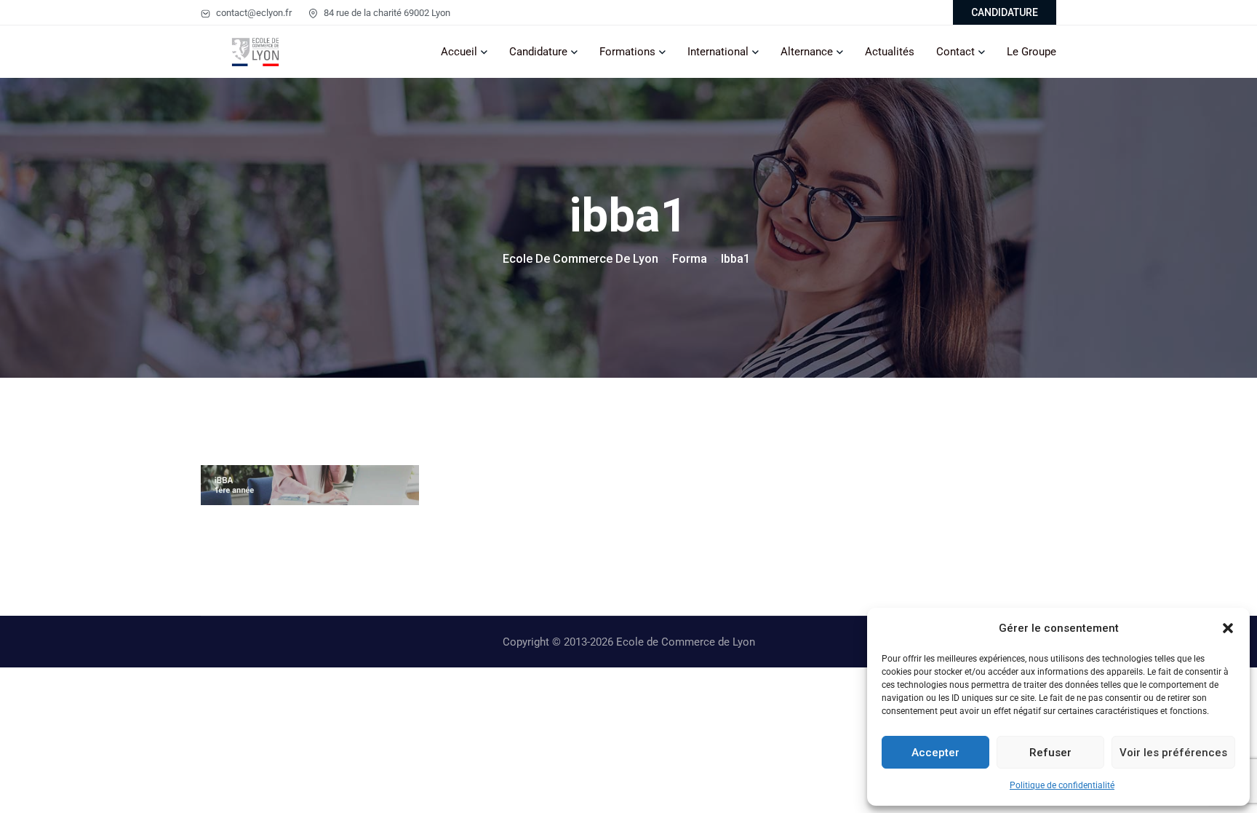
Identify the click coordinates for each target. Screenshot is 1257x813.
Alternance (807, 51)
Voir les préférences (1173, 752)
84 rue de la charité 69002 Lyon (386, 12)
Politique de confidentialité (1062, 785)
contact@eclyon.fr (253, 12)
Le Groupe (1031, 51)
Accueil (459, 51)
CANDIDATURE (1004, 12)
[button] (1228, 628)
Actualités (889, 51)
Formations (627, 51)
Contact (955, 51)
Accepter (935, 752)
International (718, 51)
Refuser (1050, 752)
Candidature (538, 51)
